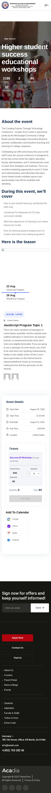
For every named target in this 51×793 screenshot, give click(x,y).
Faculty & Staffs (11, 713)
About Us (8, 670)
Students (8, 703)
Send (38, 608)
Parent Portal (10, 680)
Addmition (9, 708)
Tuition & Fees (11, 718)
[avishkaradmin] (7, 377)
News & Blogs (11, 685)
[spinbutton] (34, 474)
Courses (8, 675)
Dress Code (10, 723)
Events (7, 690)
